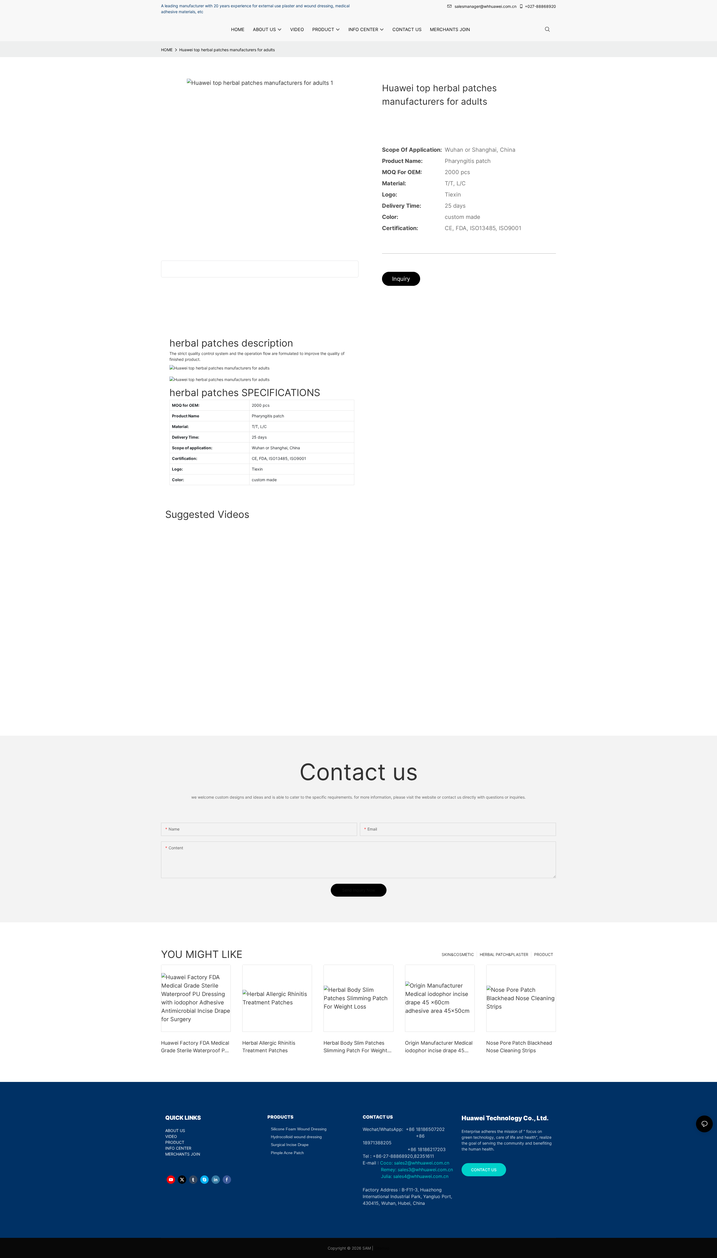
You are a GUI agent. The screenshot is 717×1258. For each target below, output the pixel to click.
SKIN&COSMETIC (458, 954)
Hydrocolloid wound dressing (296, 1137)
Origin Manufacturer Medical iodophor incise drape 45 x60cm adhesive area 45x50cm (438, 1047)
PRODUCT (543, 954)
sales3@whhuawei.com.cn (424, 1169)
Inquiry (401, 278)
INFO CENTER (178, 1148)
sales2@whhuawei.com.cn (421, 1163)
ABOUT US (175, 1130)
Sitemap (382, 1248)
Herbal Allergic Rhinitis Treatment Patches (268, 1046)
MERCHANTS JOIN (182, 1154)
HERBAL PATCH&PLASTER (504, 954)
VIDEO (171, 1136)
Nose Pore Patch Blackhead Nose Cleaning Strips (519, 1046)
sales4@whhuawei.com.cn (421, 1176)
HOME (167, 49)
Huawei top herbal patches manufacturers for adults (227, 49)
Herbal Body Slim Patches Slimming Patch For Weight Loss (355, 1047)
